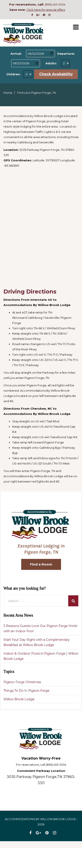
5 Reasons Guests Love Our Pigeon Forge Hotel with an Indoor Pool (40, 628)
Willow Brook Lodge (19, 699)
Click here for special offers (45, 9)
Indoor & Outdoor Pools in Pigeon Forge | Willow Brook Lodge (40, 656)
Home (7, 92)
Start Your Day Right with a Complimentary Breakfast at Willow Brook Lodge (36, 642)
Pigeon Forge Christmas (22, 682)
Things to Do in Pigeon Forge (26, 691)
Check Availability (56, 74)
